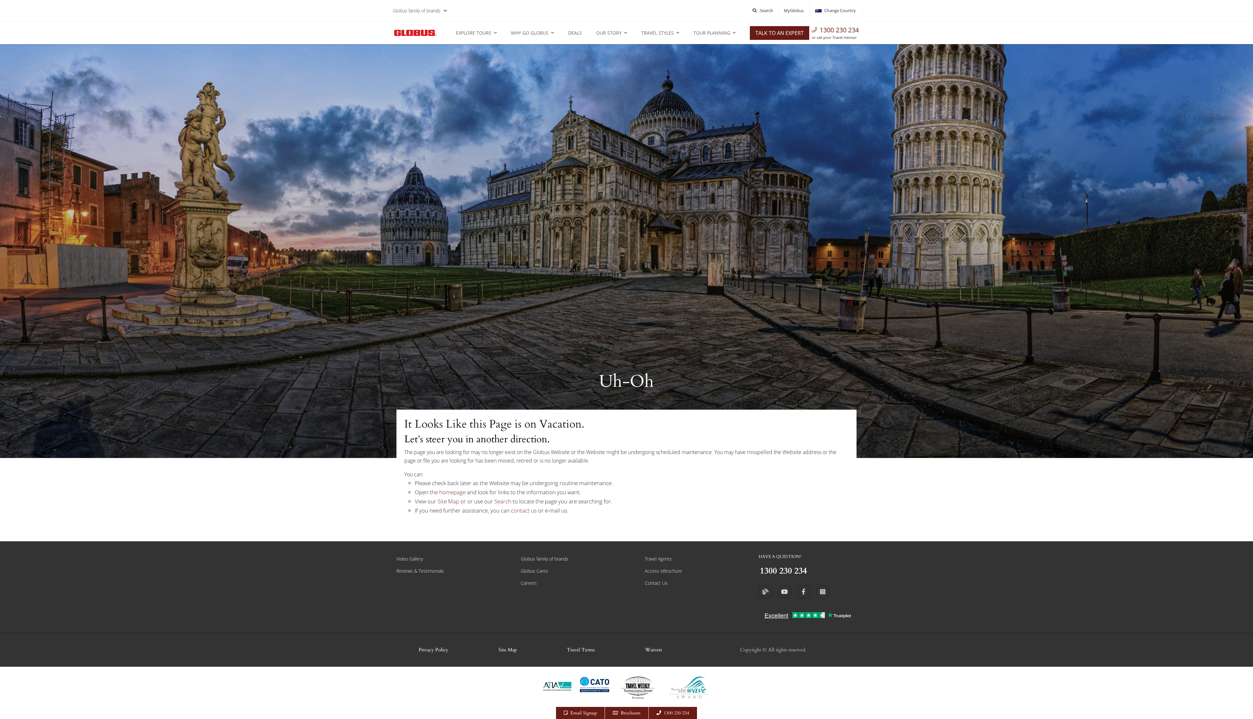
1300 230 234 (839, 29)
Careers (529, 583)
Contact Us (656, 583)
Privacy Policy (433, 649)
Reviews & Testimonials (420, 571)
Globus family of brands (417, 11)
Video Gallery (409, 559)
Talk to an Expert (779, 33)
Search (503, 501)
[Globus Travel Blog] (765, 592)
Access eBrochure (663, 571)
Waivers (653, 649)
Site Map (448, 501)
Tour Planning (711, 33)
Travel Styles (657, 33)
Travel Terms (581, 649)
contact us (524, 510)
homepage (453, 492)
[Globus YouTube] (784, 592)
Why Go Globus (530, 33)
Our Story (609, 33)
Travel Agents (658, 559)
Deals (575, 33)
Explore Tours (473, 33)
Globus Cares (534, 571)
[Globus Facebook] (804, 592)
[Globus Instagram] (822, 592)
